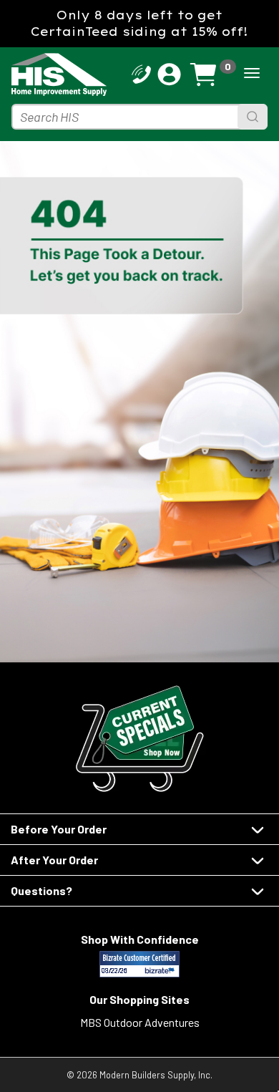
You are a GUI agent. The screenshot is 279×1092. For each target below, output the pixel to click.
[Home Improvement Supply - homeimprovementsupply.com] (37, 74)
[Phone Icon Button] (141, 72)
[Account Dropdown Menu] (169, 74)
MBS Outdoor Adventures (140, 1022)
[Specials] (139, 738)
